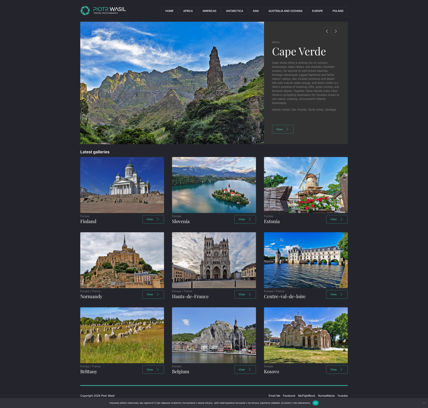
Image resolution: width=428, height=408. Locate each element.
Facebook (289, 395)
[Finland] (122, 212)
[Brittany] (122, 362)
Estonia (272, 221)
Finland (88, 221)
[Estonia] (306, 212)
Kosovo (271, 371)
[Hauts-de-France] (214, 287)
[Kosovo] (306, 362)
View (279, 129)
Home (169, 11)
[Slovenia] (214, 212)
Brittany (88, 371)
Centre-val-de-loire (285, 296)
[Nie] (423, 403)
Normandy (91, 296)
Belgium (180, 371)
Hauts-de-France (190, 296)
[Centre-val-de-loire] (306, 287)
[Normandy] (122, 287)
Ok (315, 402)
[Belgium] (214, 362)
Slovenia (181, 221)
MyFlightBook (306, 395)
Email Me (274, 395)
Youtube (342, 395)
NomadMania (326, 395)
